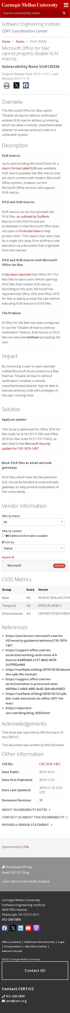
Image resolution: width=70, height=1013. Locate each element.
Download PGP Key (18, 867)
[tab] (35, 565)
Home (6, 41)
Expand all (8, 557)
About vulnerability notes (24, 810)
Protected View (29, 231)
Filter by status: (11, 516)
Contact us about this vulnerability (33, 817)
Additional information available (28, 536)
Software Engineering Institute (31, 24)
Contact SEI (35, 970)
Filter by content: (12, 531)
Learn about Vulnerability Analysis (26, 881)
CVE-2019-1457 (49, 764)
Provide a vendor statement (25, 825)
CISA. (25, 847)
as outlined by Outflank (33, 216)
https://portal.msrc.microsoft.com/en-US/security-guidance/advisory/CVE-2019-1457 (37, 640)
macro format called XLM (19, 168)
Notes (20, 41)
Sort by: (9, 542)
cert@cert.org (16, 1001)
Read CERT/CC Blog (15, 872)
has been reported (18, 274)
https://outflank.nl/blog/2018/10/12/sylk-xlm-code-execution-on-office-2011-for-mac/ (36, 698)
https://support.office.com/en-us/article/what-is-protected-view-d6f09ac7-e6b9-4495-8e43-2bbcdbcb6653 (35, 684)
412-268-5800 (11, 919)
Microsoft (14, 565)
